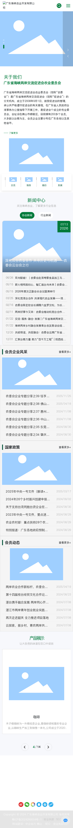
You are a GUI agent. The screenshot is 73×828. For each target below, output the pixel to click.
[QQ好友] (38, 804)
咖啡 (36, 717)
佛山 (39, 824)
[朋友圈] (33, 804)
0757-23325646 (36, 771)
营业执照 (49, 819)
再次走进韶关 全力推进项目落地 (27, 618)
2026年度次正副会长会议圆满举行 (35, 291)
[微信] (27, 804)
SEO (58, 819)
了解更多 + (10, 56)
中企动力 (30, 824)
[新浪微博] (21, 804)
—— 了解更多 (11, 133)
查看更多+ (65, 352)
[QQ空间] (44, 804)
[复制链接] (50, 804)
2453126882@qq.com (40, 780)
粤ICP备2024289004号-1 (27, 819)
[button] (3, 40)
